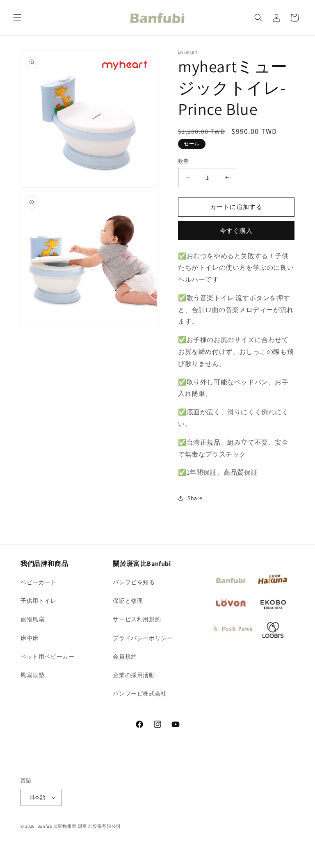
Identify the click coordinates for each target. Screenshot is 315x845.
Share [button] (195, 498)
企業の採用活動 (134, 675)
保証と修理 (128, 600)
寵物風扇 (32, 619)
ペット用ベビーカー (47, 656)
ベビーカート (39, 582)
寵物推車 (67, 826)
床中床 (30, 638)
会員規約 (125, 656)
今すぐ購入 (236, 230)
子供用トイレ (39, 600)
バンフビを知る (134, 582)
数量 (183, 161)
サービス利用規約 (137, 619)
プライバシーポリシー (143, 638)
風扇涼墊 (32, 675)
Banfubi (45, 826)
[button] (17, 18)
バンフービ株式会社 (140, 693)
